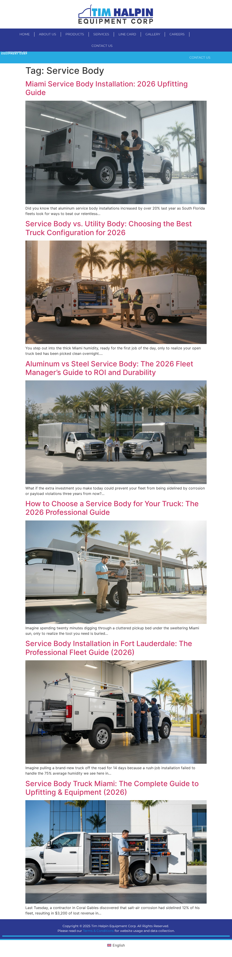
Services (101, 34)
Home (24, 34)
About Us (47, 34)
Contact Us (102, 46)
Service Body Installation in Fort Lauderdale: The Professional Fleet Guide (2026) (108, 647)
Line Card (127, 34)
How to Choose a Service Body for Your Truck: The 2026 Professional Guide (112, 508)
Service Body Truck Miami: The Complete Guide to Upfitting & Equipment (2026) (112, 788)
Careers (177, 34)
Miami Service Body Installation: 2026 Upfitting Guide (106, 88)
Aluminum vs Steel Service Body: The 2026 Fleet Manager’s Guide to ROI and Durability (109, 368)
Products (74, 34)
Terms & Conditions (98, 931)
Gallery (152, 34)
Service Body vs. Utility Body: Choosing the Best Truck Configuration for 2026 (108, 228)
